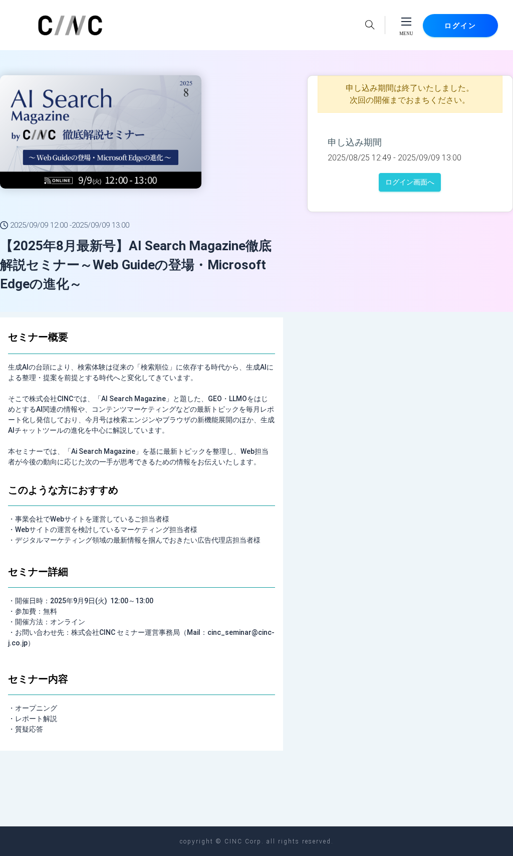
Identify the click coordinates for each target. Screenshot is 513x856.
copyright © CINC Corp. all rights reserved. (257, 841)
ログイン (460, 26)
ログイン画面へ (409, 182)
